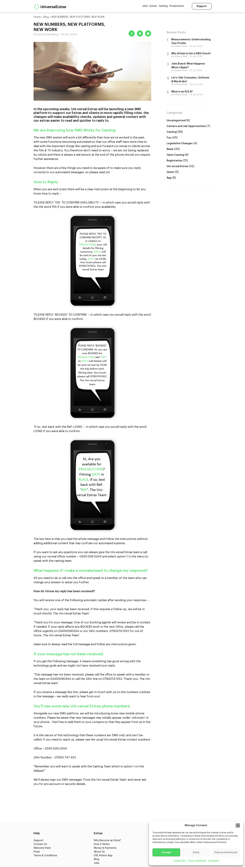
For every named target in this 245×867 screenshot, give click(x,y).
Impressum (213, 860)
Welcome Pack (42, 848)
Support (202, 6)
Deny (196, 852)
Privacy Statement (197, 860)
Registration (174, 160)
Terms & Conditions (45, 855)
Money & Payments (105, 848)
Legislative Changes (180, 143)
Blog (46, 17)
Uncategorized (176, 120)
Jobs (145, 6)
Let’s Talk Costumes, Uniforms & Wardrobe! (190, 79)
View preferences (225, 852)
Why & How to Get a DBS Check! (191, 53)
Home (37, 17)
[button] (238, 825)
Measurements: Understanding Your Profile (191, 41)
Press (37, 852)
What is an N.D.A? (182, 91)
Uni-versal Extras (177, 166)
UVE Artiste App (103, 855)
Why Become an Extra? (107, 840)
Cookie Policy (179, 860)
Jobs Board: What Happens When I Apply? (188, 66)
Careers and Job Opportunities (186, 126)
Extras (153, 6)
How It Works (102, 844)
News (170, 149)
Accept (166, 852)
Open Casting (175, 155)
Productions (176, 6)
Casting (163, 6)
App (169, 178)
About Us (99, 852)
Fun (169, 137)
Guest (170, 172)
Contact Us (40, 844)
